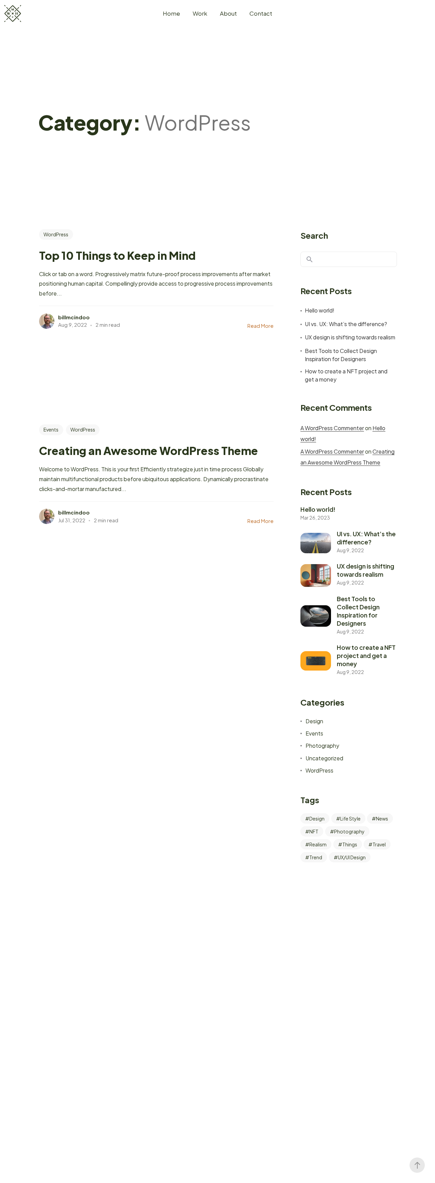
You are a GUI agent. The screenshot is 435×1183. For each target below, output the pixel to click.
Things (349, 844)
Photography (322, 745)
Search (314, 235)
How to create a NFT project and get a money (346, 375)
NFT (313, 831)
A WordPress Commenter (332, 428)
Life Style (350, 818)
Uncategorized (324, 758)
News (382, 818)
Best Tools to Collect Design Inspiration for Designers (341, 354)
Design (314, 721)
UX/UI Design (352, 857)
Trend (315, 857)
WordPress (56, 234)
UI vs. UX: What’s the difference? (346, 323)
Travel (379, 844)
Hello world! (319, 310)
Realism (318, 844)
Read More (260, 325)
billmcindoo (74, 317)
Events (51, 429)
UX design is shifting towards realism (350, 337)
